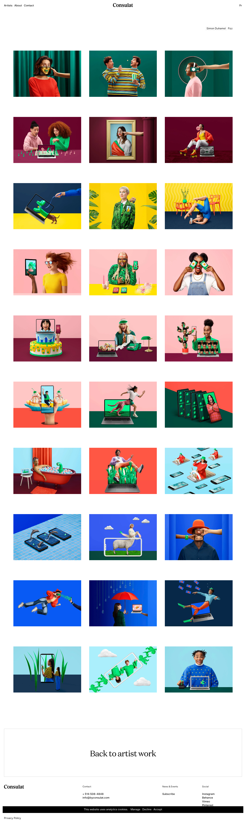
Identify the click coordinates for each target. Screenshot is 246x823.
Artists (8, 5)
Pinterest (207, 805)
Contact (29, 5)
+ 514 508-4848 (93, 794)
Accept (157, 809)
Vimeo (206, 801)
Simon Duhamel (216, 28)
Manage (135, 809)
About (18, 5)
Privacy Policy (12, 818)
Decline (147, 809)
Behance (207, 797)
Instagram (208, 794)
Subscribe (168, 794)
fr (240, 5)
